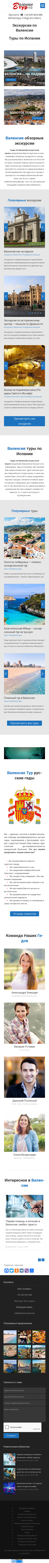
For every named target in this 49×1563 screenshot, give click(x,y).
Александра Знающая (25, 992)
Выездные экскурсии (27, 1508)
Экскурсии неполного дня (27, 1538)
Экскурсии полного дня (27, 1545)
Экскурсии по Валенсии (27, 1542)
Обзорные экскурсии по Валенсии (27, 1523)
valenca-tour (12, 1247)
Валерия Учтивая (24, 1046)
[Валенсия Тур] (24, 6)
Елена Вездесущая (24, 1154)
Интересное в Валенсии (27, 1514)
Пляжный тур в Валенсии (19, 697)
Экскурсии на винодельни (27, 1535)
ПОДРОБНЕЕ (11, 79)
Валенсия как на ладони (18, 251)
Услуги (27, 1532)
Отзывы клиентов (27, 1526)
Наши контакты (27, 1520)
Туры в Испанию (27, 1529)
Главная (27, 1511)
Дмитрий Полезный (24, 1100)
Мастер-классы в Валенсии (27, 1517)
